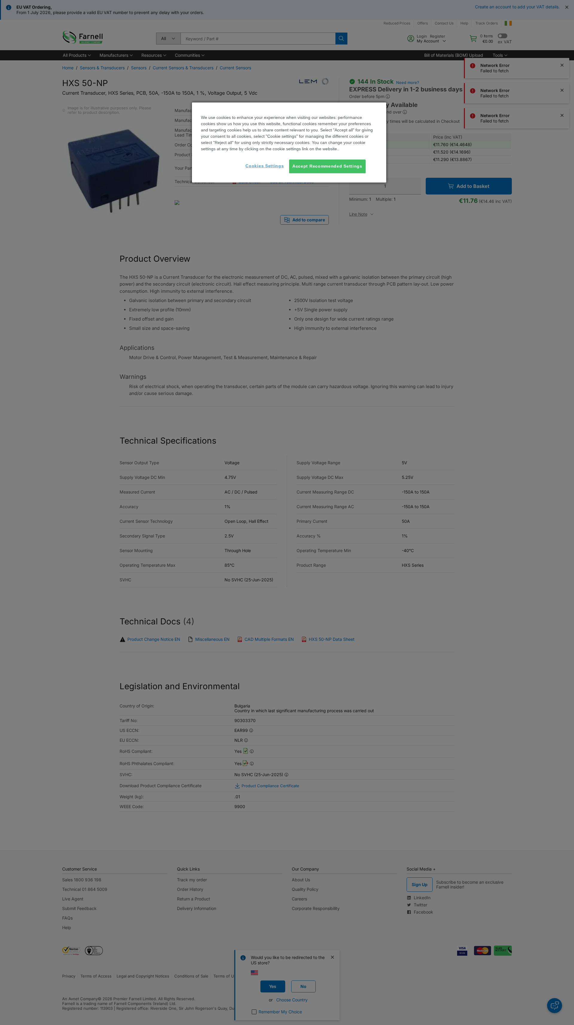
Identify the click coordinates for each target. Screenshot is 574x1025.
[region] (289, 142)
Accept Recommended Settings (327, 166)
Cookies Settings (264, 165)
